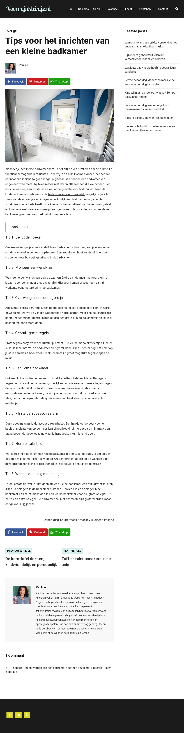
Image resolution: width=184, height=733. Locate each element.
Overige (11, 31)
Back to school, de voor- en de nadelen (149, 118)
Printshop (145, 9)
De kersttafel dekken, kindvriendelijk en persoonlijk (31, 561)
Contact (163, 9)
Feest (128, 9)
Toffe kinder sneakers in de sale (86, 561)
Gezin (96, 9)
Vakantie (112, 9)
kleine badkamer (54, 453)
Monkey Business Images (97, 520)
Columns (83, 9)
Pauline (41, 587)
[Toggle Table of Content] (24, 227)
